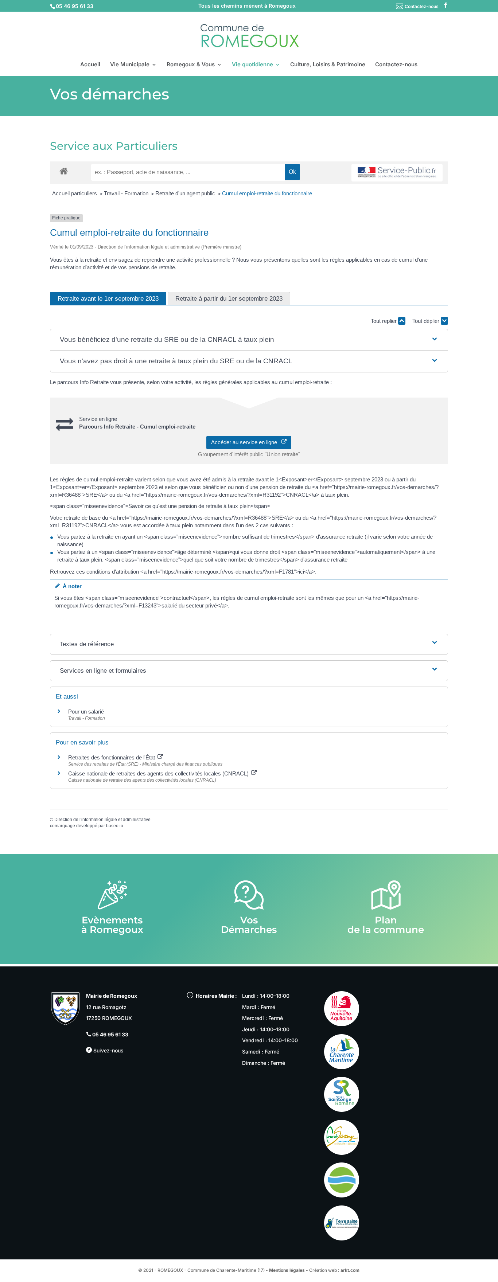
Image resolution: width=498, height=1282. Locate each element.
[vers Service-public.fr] (397, 173)
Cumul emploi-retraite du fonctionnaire (267, 193)
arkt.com (350, 1270)
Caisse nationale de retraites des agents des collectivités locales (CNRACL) (159, 773)
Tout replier (384, 321)
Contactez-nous (422, 6)
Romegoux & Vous (191, 65)
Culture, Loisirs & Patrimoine (327, 65)
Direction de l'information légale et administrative (102, 819)
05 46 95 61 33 (110, 1034)
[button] (249, 340)
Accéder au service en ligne (246, 442)
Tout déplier (426, 321)
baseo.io (114, 825)
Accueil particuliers (75, 193)
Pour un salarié (86, 711)
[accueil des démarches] (63, 170)
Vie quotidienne (252, 65)
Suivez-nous (108, 1050)
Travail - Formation (127, 193)
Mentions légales (287, 1270)
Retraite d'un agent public (186, 193)
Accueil (90, 65)
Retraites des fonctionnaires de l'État (112, 757)
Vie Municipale (129, 65)
